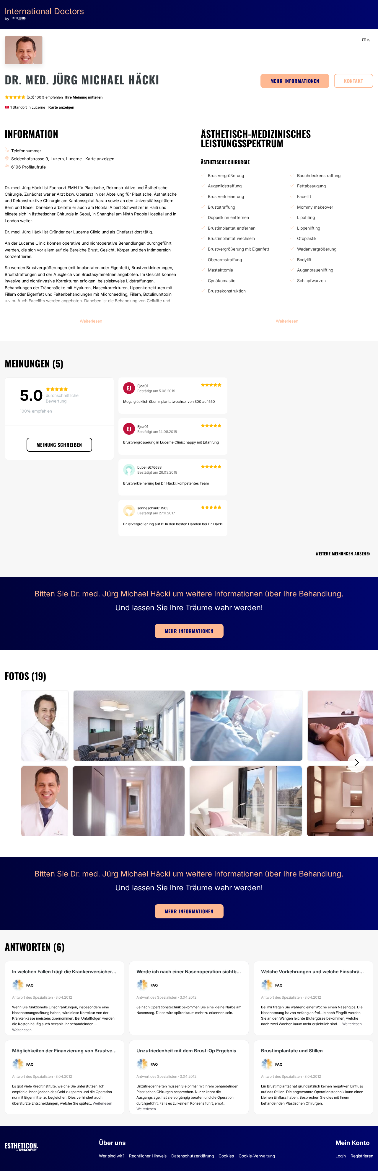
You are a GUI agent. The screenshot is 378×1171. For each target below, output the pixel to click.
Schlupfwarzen (311, 280)
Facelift (304, 196)
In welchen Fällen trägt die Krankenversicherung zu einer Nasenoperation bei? (64, 971)
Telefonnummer (26, 150)
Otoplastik (307, 238)
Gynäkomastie (221, 280)
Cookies (226, 1155)
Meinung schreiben (59, 444)
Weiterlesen (22, 1030)
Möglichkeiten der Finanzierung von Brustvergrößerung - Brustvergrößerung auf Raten (64, 1051)
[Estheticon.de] (21, 1146)
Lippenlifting (308, 227)
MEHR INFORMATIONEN (295, 80)
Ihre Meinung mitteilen (83, 97)
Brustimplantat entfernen (231, 227)
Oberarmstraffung (225, 259)
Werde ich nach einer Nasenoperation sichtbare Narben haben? (188, 971)
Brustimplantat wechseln (231, 238)
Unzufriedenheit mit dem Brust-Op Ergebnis (186, 1051)
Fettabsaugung (311, 185)
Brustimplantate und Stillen (292, 1051)
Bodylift (304, 259)
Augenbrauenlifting (315, 269)
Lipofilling (306, 217)
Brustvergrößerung (226, 175)
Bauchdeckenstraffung (318, 175)
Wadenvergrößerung (316, 248)
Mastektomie (220, 269)
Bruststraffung (221, 207)
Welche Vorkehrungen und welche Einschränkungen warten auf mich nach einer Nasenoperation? (313, 971)
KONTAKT (353, 80)
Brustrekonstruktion (227, 290)
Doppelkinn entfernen (228, 217)
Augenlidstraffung (225, 185)
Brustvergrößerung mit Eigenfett (238, 248)
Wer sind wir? (111, 1155)
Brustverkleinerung (226, 196)
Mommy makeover (315, 207)
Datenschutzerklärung (192, 1155)
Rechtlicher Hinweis (148, 1155)
